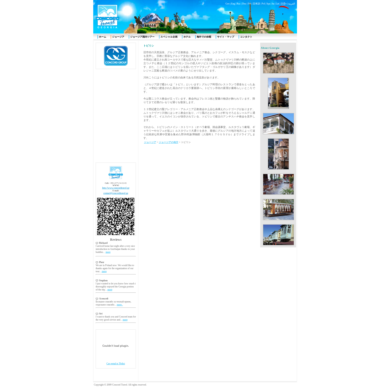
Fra (249, 3)
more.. (120, 304)
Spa (268, 3)
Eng (233, 3)
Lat (277, 3)
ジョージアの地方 (168, 142)
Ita (273, 3)
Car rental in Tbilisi (115, 363)
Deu (244, 3)
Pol (263, 3)
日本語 (256, 3)
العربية (291, 3)
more (108, 252)
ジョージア (150, 142)
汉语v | (284, 3)
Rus (238, 3)
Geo (227, 3)
